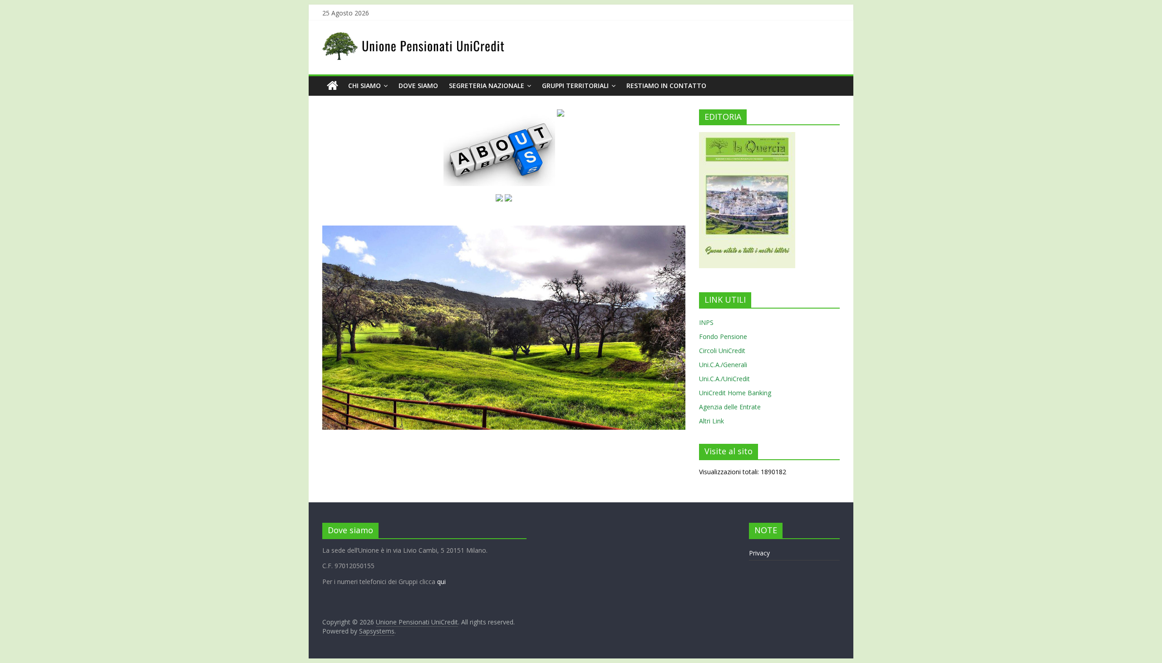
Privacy (759, 553)
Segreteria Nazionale (486, 85)
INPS (706, 322)
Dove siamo (418, 85)
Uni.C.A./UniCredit (724, 378)
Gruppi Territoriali (575, 85)
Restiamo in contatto (666, 85)
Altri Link (711, 421)
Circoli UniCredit (722, 350)
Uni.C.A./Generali (723, 364)
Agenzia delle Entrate (730, 407)
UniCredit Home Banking (735, 392)
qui (441, 581)
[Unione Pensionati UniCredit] (332, 85)
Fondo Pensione (723, 336)
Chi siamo (364, 85)
